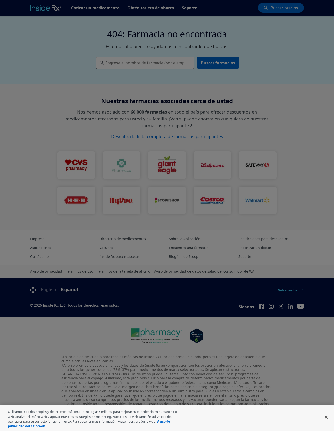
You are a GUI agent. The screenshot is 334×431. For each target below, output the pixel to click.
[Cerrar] (326, 417)
